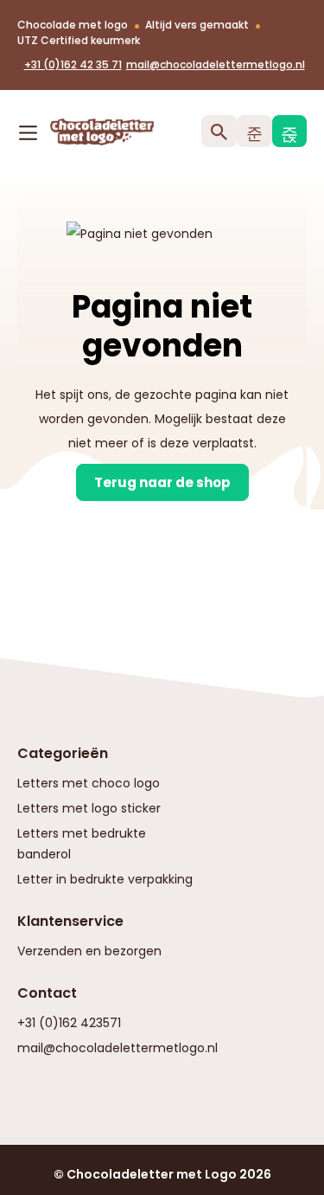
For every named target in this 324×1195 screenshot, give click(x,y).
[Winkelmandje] (289, 131)
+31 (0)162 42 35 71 (73, 64)
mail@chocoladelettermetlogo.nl (215, 64)
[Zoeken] (219, 131)
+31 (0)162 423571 (69, 1022)
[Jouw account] (254, 131)
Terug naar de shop (162, 482)
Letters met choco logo (88, 783)
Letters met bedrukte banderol (81, 844)
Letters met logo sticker (89, 808)
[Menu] (28, 128)
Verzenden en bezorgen (89, 951)
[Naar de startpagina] (76, 132)
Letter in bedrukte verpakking (105, 879)
